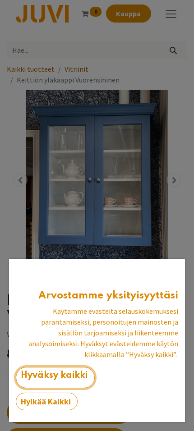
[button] (55, 377)
